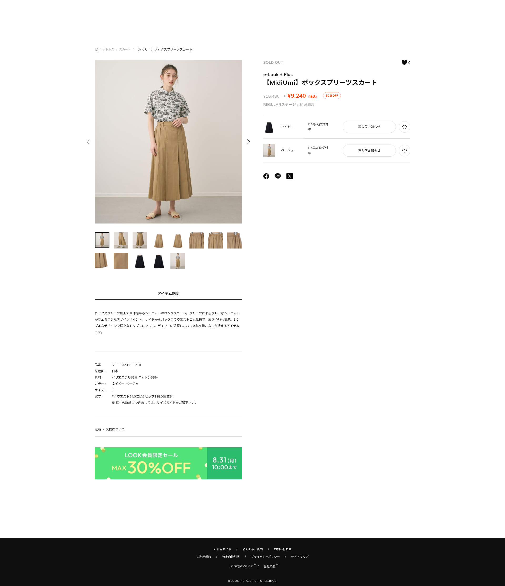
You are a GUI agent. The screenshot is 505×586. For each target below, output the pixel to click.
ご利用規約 (203, 557)
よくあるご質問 (253, 549)
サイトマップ (300, 557)
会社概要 (269, 566)
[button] (248, 141)
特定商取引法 (231, 557)
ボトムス (109, 49)
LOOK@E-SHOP (241, 566)
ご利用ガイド (222, 549)
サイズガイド (166, 403)
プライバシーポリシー (265, 557)
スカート (125, 49)
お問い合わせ (282, 549)
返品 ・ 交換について (110, 429)
